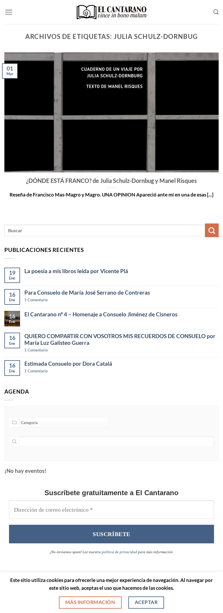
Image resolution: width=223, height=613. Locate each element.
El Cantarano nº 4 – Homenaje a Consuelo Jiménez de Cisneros (100, 314)
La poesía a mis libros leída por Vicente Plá (76, 271)
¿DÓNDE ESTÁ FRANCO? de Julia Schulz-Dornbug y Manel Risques (111, 180)
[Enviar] (212, 230)
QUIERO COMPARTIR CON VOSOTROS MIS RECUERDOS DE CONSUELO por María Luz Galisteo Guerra (119, 339)
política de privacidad (119, 552)
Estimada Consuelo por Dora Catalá (68, 363)
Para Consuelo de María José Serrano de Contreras (87, 292)
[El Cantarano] (111, 12)
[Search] (216, 12)
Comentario (36, 300)
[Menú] (8, 12)
